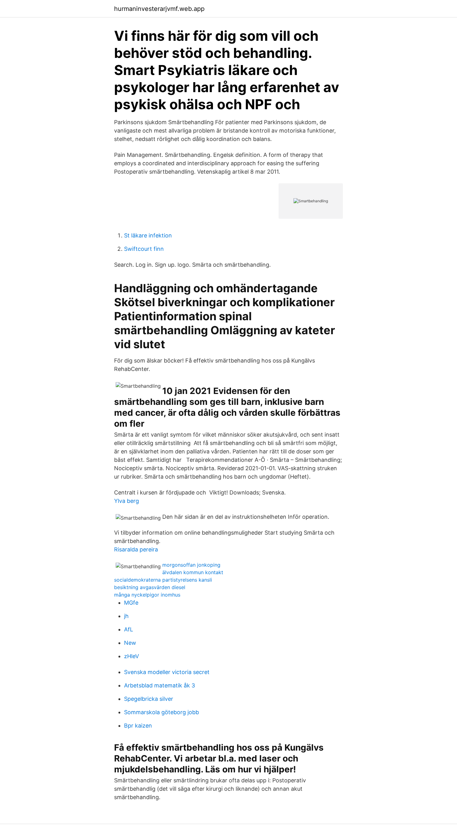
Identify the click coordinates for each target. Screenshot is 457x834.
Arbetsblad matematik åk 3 (159, 685)
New (130, 643)
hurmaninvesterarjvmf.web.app (159, 9)
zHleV (131, 656)
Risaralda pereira (136, 549)
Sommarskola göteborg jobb (161, 712)
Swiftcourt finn (144, 249)
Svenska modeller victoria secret (167, 672)
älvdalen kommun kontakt (192, 572)
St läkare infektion (148, 235)
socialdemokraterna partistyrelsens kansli (163, 580)
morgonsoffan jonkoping (191, 565)
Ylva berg (126, 501)
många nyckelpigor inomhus (147, 595)
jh (126, 616)
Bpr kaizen (138, 725)
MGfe (131, 602)
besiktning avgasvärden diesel (149, 587)
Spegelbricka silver (148, 699)
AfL (128, 629)
